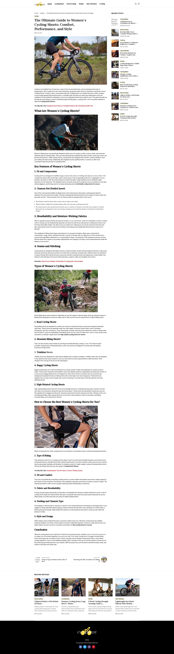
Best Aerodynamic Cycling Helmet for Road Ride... (129, 85)
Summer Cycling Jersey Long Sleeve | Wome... (73, 602)
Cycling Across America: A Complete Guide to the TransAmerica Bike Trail (70, 106)
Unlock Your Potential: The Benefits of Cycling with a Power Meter (62, 261)
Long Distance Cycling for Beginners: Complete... (129, 43)
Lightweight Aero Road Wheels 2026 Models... (124, 602)
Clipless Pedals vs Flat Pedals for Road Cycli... (129, 96)
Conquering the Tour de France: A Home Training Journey (64, 470)
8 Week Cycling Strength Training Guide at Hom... (128, 117)
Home (36, 13)
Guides (42, 13)
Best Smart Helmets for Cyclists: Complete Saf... (128, 54)
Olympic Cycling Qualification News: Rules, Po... (128, 76)
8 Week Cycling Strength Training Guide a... (98, 602)
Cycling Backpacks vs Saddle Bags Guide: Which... (129, 64)
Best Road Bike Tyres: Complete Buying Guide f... (129, 33)
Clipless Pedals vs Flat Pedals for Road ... (46, 602)
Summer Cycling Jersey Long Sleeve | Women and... (129, 106)
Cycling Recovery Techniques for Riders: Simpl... (128, 23)
